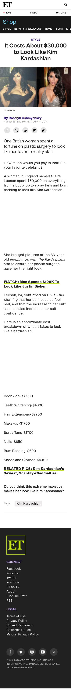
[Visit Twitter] (21, 652)
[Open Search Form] (65, 5)
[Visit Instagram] (32, 652)
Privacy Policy (16, 621)
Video (33, 13)
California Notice (18, 630)
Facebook (13, 569)
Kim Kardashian (28, 504)
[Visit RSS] (54, 652)
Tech (59, 29)
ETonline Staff (16, 596)
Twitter (11, 578)
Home (48, 29)
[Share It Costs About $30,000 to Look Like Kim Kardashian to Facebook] (7, 131)
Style (7, 29)
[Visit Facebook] (10, 652)
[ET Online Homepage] (8, 4)
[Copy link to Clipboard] (43, 131)
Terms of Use (16, 616)
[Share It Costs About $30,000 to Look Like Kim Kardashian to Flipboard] (34, 131)
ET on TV (13, 587)
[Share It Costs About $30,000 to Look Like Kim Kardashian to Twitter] (16, 131)
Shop (9, 22)
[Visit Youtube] (43, 652)
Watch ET (62, 13)
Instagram (13, 573)
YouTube (12, 582)
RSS (9, 600)
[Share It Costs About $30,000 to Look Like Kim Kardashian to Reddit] (25, 131)
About (11, 591)
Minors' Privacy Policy (22, 634)
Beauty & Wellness (28, 29)
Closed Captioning (20, 625)
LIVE (8, 13)
